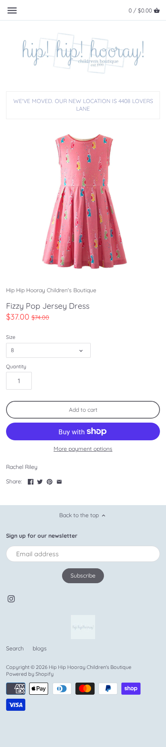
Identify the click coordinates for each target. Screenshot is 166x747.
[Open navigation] (12, 10)
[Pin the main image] (49, 480)
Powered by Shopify (30, 674)
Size (10, 337)
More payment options (83, 449)
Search (15, 648)
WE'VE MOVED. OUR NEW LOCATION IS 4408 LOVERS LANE (83, 105)
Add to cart (83, 409)
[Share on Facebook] (30, 480)
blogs (40, 648)
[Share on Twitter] (40, 480)
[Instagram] (11, 598)
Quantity (16, 366)
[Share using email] (59, 480)
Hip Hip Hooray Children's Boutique (51, 290)
